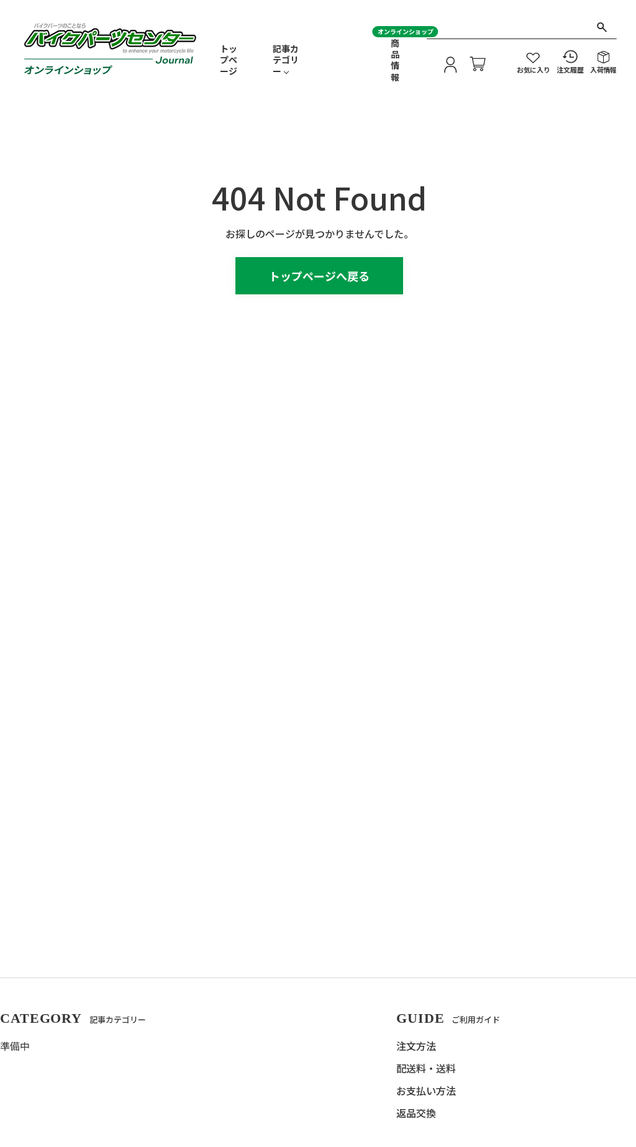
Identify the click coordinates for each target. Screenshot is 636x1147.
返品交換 (416, 1113)
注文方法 (416, 1046)
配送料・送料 (426, 1068)
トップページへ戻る (319, 276)
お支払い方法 (426, 1090)
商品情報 (395, 60)
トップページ (228, 60)
